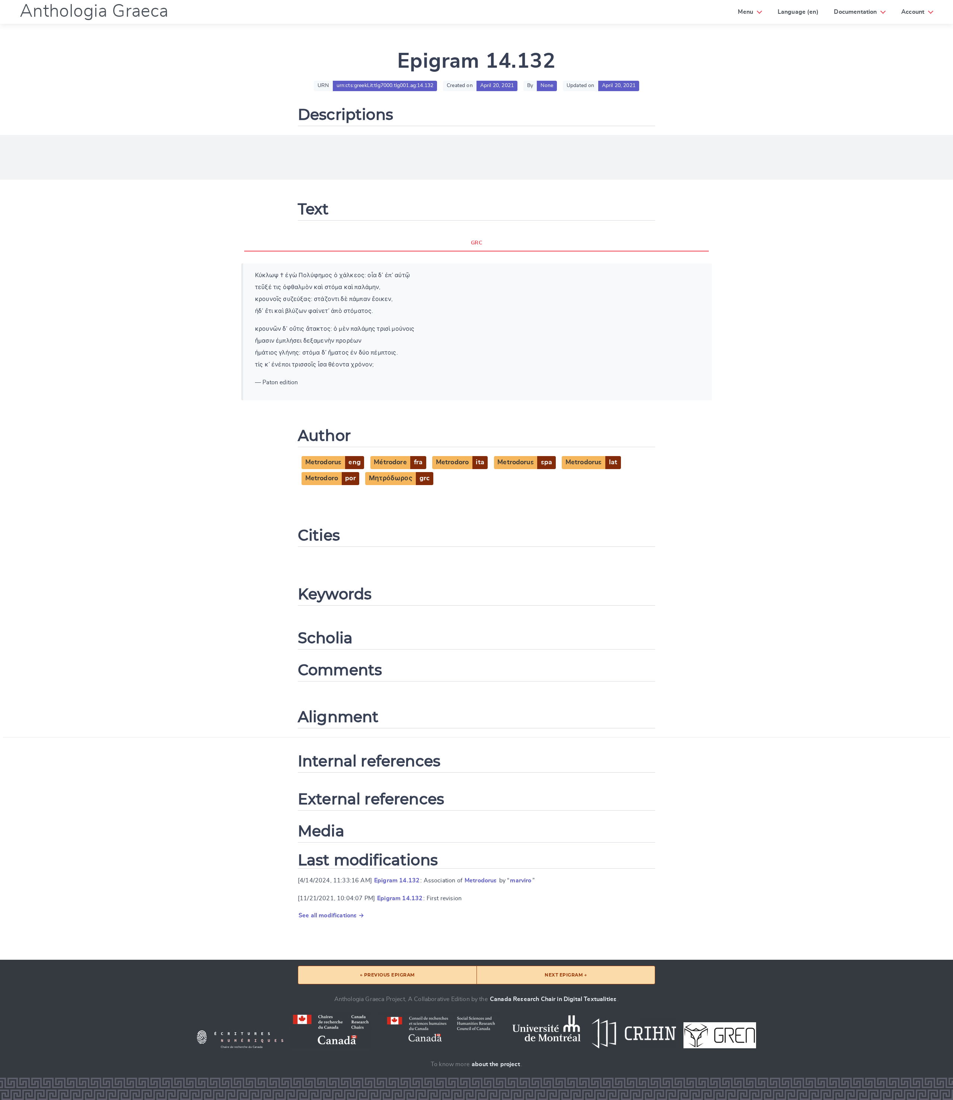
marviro (520, 880)
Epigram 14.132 (397, 880)
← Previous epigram (387, 975)
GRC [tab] (476, 243)
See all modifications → (331, 915)
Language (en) (798, 12)
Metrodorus (481, 880)
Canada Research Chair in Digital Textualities (553, 999)
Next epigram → (566, 975)
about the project (496, 1064)
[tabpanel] (476, 331)
